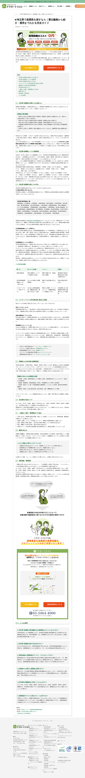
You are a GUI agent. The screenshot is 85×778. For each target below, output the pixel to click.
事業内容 (46, 758)
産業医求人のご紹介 (34, 758)
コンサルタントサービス (40, 354)
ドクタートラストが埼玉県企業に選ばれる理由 (31, 83)
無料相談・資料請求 (24, 93)
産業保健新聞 (47, 727)
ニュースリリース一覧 (49, 762)
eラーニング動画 (33, 752)
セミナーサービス (46, 352)
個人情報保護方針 (63, 729)
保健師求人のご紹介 (34, 760)
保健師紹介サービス (34, 740)
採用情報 (46, 760)
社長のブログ (47, 748)
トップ (16, 14)
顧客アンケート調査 (49, 772)
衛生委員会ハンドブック (50, 728)
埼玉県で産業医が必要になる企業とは (28, 77)
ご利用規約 (61, 727)
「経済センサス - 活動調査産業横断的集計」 (31, 709)
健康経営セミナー (33, 735)
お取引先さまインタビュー (50, 743)
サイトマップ (61, 740)
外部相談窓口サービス (42, 348)
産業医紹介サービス (34, 728)
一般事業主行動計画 (62, 757)
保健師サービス (40, 350)
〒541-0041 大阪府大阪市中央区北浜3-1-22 (19, 750)
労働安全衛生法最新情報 (50, 740)
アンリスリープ (33, 768)
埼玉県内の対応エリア (24, 87)
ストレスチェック (33, 733)
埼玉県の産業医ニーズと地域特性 (27, 79)
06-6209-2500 (21, 756)
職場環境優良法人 (48, 742)
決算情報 (46, 763)
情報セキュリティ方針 (64, 730)
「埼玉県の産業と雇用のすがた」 (29, 711)
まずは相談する (29, 67)
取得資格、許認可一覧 (49, 765)
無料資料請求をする (54, 67)
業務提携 (46, 767)
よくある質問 (22, 95)
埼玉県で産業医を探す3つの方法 (27, 81)
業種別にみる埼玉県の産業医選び (27, 85)
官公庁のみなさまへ (34, 753)
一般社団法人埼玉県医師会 (24, 713)
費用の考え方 (22, 91)
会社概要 (46, 755)
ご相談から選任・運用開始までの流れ (28, 89)
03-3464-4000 (21, 743)
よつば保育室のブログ (49, 750)
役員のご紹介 (47, 757)
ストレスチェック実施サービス (43, 346)
